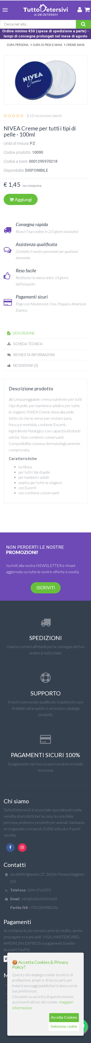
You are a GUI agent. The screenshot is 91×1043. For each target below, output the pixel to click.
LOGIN (79, 10)
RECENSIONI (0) (25, 365)
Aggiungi (23, 199)
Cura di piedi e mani (47, 45)
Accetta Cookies (64, 1017)
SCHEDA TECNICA (27, 344)
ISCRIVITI (45, 587)
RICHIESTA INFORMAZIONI (34, 355)
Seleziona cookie (63, 1026)
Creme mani (75, 45)
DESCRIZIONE (24, 333)
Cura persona (18, 45)
